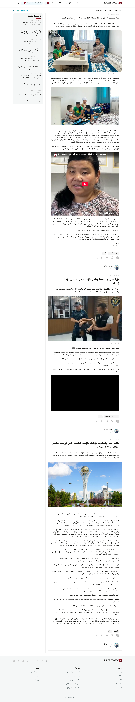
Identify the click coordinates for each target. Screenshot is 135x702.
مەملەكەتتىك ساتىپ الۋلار (73, 688)
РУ (35, 3)
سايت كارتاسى (35, 672)
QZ (38, 3)
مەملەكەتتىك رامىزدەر (74, 680)
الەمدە (120, 688)
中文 (28, 3)
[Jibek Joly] (24, 10)
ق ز (25, 3)
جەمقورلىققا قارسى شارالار (73, 684)
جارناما (37, 680)
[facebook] (37, 661)
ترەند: (120, 10)
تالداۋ (51, 3)
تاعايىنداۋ (111, 10)
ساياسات (119, 676)
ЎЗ (22, 3)
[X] (96, 257)
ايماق (104, 253)
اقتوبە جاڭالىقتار (113, 253)
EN (32, 3)
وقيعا (106, 10)
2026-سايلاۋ (99, 10)
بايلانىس (36, 676)
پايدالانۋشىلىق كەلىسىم (73, 672)
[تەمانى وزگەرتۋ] (47, 3)
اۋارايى (116, 631)
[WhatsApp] (112, 257)
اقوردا (116, 10)
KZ (41, 3)
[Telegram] (107, 257)
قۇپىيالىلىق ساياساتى (74, 676)
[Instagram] (117, 257)
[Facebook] (101, 257)
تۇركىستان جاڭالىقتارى (111, 417)
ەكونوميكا (119, 684)
